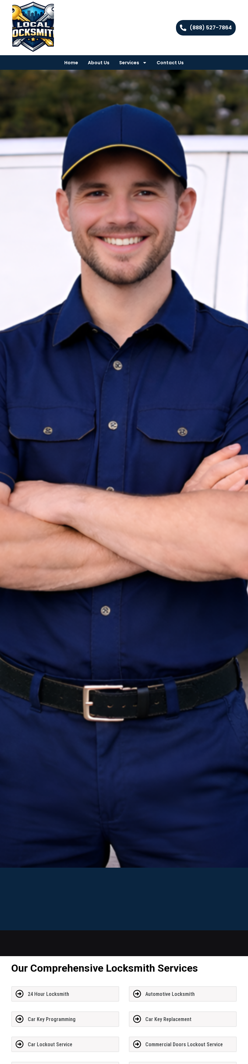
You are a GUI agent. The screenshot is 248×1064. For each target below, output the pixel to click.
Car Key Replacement (168, 1019)
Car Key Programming (52, 1019)
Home (71, 62)
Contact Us (170, 62)
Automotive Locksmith (170, 994)
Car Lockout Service (50, 1044)
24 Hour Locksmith (48, 994)
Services (129, 62)
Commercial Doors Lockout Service (184, 1044)
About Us (98, 62)
